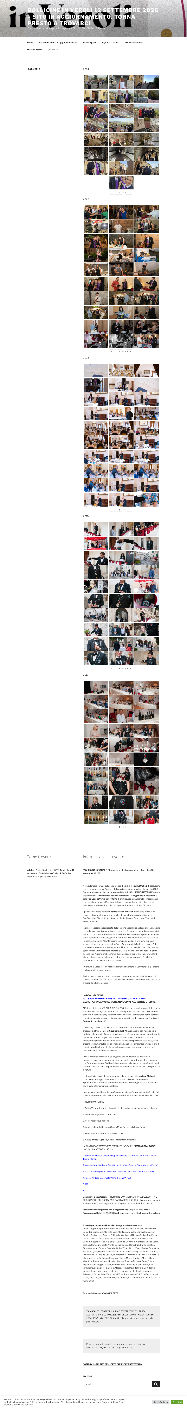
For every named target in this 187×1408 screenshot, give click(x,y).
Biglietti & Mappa (110, 42)
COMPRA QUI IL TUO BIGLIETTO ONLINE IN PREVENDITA (112, 1364)
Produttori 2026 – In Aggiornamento (56, 42)
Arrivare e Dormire (134, 42)
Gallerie (51, 49)
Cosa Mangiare (89, 42)
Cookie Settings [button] (160, 1402)
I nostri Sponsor (34, 49)
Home (30, 42)
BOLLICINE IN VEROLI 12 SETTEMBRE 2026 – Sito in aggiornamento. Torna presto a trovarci (93, 17)
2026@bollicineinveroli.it (45, 876)
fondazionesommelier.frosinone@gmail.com (140, 1213)
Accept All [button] (177, 1402)
